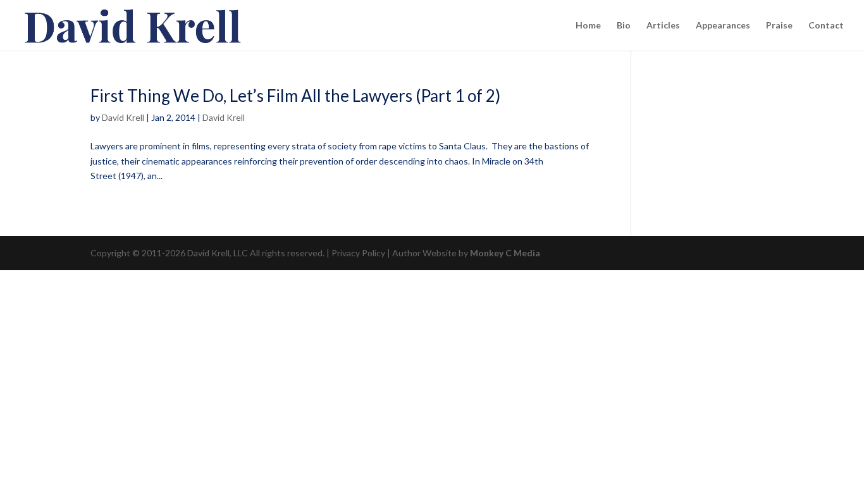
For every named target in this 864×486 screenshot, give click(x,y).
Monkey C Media (505, 252)
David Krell (123, 117)
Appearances (723, 25)
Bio (624, 25)
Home (588, 25)
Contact (826, 25)
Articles (663, 25)
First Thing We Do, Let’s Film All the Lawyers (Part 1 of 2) (295, 95)
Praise (779, 25)
